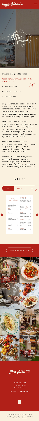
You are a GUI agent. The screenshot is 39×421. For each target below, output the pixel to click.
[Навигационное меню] (35, 4)
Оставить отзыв (9, 332)
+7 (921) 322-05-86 (9, 322)
